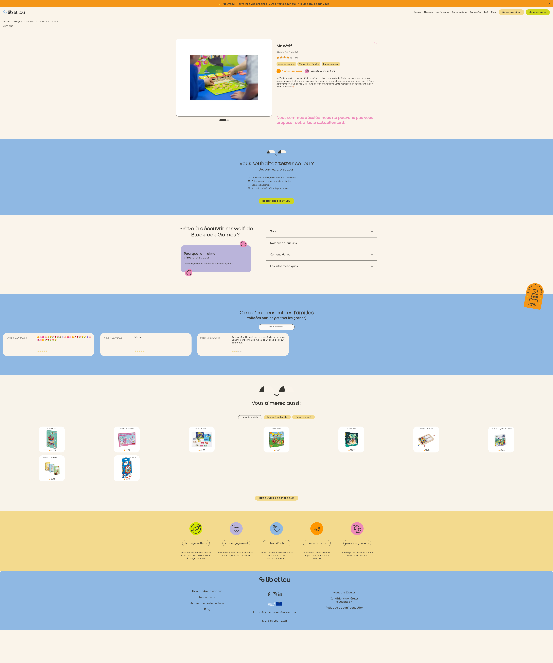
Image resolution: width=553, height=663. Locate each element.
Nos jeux (18, 21)
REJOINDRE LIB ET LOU (276, 201)
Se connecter (511, 12)
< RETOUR (8, 26)
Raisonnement (331, 64)
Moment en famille (309, 64)
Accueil (6, 21)
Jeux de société (286, 64)
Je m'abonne (537, 12)
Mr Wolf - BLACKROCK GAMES (42, 21)
